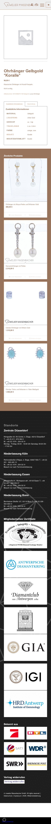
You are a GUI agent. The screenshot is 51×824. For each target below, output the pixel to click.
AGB (24, 796)
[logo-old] (21, 4)
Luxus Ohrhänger (35, 94)
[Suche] (35, 4)
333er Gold (31, 118)
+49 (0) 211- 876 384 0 (15, 439)
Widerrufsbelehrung (34, 796)
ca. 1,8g (30, 122)
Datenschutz (8, 796)
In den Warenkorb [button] (16, 215)
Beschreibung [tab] (31, 104)
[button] (4, 819)
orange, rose (31, 130)
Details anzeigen (35, 215)
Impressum (17, 796)
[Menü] (41, 4)
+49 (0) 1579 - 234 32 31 (16, 441)
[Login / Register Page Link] (30, 4)
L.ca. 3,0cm (31, 126)
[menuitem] (30, 4)
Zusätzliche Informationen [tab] (14, 104)
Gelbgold (30, 113)
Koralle (29, 134)
